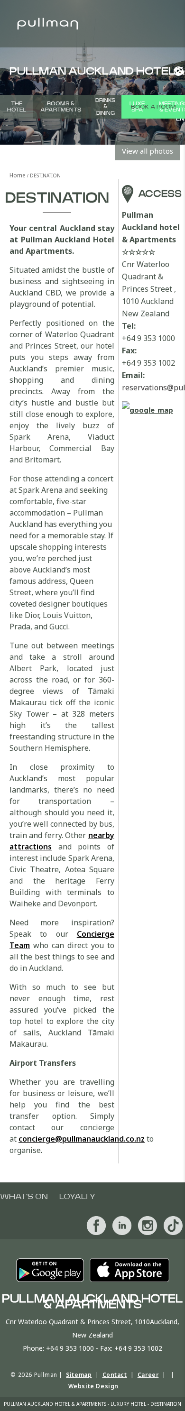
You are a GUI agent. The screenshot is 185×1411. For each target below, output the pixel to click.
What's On (24, 1196)
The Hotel (16, 106)
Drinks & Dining (105, 106)
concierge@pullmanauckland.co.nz (81, 1139)
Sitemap (79, 1375)
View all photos (147, 151)
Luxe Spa (137, 106)
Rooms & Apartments (60, 106)
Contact (114, 1375)
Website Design (93, 1386)
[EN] (175, 71)
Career (148, 1375)
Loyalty (77, 1196)
